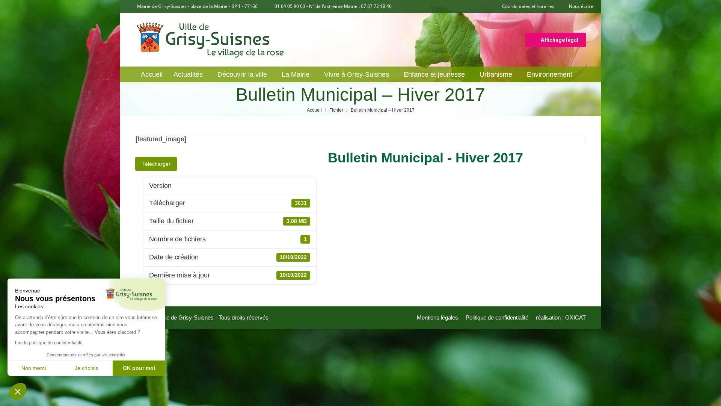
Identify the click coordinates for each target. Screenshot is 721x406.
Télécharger (156, 164)
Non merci (33, 368)
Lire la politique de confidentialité (49, 342)
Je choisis (86, 368)
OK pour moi (139, 368)
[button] (18, 391)
